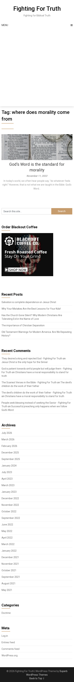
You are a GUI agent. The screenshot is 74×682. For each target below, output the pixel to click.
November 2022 (10, 505)
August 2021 (8, 583)
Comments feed (10, 649)
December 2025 (10, 452)
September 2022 (11, 518)
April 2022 (7, 537)
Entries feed (8, 642)
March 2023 (8, 485)
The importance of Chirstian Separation (23, 325)
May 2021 (7, 590)
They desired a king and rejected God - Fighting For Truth (32, 358)
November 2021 (10, 563)
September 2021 (11, 577)
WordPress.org (10, 655)
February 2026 (9, 446)
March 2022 (8, 544)
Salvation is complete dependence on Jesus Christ (29, 302)
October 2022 (9, 511)
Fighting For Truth (37, 8)
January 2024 (9, 465)
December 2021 (10, 557)
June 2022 (7, 524)
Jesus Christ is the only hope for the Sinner (25, 362)
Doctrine (6, 613)
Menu (5, 25)
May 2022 (7, 531)
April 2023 (7, 478)
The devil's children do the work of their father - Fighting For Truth (37, 392)
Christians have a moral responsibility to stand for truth (34, 396)
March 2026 (8, 439)
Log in (5, 635)
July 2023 (7, 472)
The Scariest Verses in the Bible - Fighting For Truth (29, 382)
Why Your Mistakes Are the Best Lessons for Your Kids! (31, 308)
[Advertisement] (37, 67)
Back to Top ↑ (37, 678)
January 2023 (9, 491)
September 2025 (11, 459)
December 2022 (10, 498)
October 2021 (9, 570)
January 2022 (9, 550)
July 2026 (7, 433)
